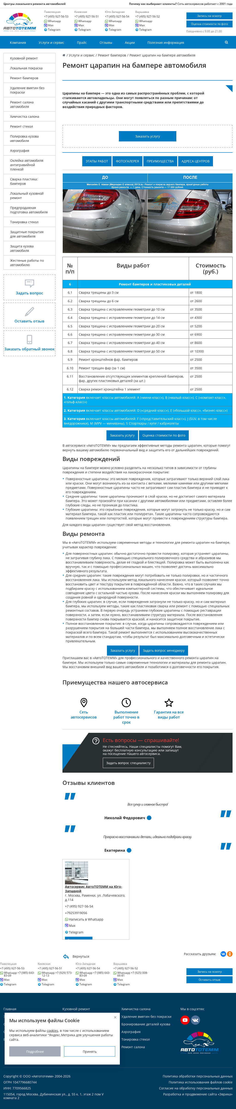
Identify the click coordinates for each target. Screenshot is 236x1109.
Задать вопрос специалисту (128, 763)
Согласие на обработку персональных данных (196, 1088)
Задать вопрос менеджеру (164, 650)
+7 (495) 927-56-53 (56, 16)
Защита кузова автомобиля (22, 248)
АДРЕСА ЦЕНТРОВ (195, 161)
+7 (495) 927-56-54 (117, 16)
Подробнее (35, 1051)
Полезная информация (166, 42)
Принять (90, 1051)
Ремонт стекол (21, 126)
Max (50, 25)
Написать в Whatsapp (86, 919)
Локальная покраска (26, 68)
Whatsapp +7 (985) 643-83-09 (19, 974)
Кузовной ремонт (24, 58)
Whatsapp (54, 21)
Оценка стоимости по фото (209, 24)
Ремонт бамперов (24, 78)
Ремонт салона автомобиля (22, 104)
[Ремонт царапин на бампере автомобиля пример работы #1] (148, 213)
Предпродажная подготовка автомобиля (29, 209)
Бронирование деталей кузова (145, 1024)
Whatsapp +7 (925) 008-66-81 (132, 974)
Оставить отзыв (209, 980)
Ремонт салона (133, 1047)
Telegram (54, 29)
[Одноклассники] (230, 954)
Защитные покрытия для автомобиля (27, 234)
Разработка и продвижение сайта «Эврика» (198, 1094)
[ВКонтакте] (223, 954)
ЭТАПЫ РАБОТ (97, 161)
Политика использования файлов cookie (201, 1082)
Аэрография (19, 150)
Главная (9, 1009)
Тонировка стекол (24, 222)
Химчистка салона (24, 116)
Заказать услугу (147, 136)
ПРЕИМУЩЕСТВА (160, 161)
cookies (52, 1030)
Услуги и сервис (51, 42)
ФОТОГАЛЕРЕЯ (127, 161)
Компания (18, 42)
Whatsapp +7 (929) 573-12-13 (57, 974)
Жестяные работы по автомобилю (27, 262)
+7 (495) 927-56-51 (86, 16)
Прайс (82, 42)
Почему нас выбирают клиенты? (153, 4)
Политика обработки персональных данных (198, 1076)
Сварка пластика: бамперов (24, 181)
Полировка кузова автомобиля (24, 138)
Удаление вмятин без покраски (27, 90)
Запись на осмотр (209, 16)
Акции (130, 42)
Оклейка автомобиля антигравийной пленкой (26, 164)
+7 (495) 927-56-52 (147, 16)
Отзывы (106, 42)
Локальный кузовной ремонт (27, 195)
